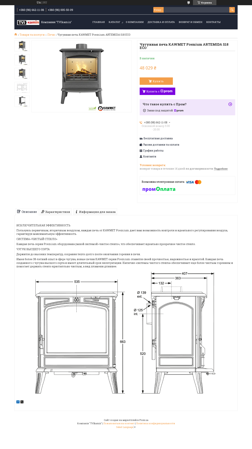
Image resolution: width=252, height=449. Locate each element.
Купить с (153, 91)
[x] (21, 402)
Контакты (213, 22)
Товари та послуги (32, 34)
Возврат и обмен (190, 22)
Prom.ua (143, 420)
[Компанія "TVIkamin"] (28, 22)
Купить (158, 81)
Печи (51, 34)
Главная (98, 22)
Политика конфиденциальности (155, 423)
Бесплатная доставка (158, 138)
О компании (135, 22)
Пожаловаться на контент (118, 423)
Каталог (114, 22)
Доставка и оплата (161, 22)
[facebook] (18, 402)
